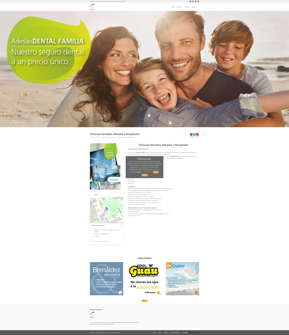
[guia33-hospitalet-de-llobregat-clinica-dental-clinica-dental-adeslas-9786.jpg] (105, 186)
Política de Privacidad (175, 332)
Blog (193, 7)
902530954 (97, 236)
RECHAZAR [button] (145, 175)
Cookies (166, 332)
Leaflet (101, 222)
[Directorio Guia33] (92, 7)
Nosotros (179, 7)
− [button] (91, 200)
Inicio (173, 7)
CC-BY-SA (121, 222)
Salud (107, 137)
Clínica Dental (112, 137)
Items (103, 137)
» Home (97, 137)
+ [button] (91, 198)
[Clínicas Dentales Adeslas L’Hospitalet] (95, 186)
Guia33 (153, 332)
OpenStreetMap (111, 222)
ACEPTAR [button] (156, 172)
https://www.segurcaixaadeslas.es (102, 241)
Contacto (187, 7)
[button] (106, 195)
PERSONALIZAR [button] (147, 172)
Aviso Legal (184, 332)
